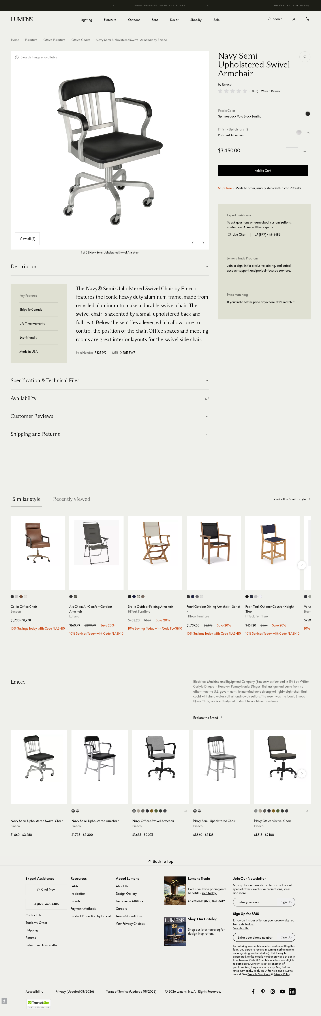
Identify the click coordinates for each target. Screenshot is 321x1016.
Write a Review (270, 91)
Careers (121, 908)
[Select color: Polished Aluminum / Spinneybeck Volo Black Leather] (77, 811)
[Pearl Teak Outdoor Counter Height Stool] (272, 543)
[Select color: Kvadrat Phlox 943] (156, 811)
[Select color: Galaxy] (305, 596)
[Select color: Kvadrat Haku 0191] (160, 811)
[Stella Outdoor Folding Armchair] (155, 543)
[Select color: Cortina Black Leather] (12, 596)
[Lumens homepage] (22, 20)
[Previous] (114, 5)
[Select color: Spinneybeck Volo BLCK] (165, 811)
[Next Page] (202, 243)
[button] (232, 91)
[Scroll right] (301, 565)
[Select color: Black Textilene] (129, 596)
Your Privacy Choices (130, 923)
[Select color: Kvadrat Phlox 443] (151, 811)
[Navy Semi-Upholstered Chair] (221, 758)
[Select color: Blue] (192, 596)
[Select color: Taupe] (75, 596)
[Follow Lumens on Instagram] (273, 991)
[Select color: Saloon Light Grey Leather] (16, 596)
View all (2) (27, 238)
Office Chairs (80, 40)
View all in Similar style (290, 499)
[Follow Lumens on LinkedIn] (292, 991)
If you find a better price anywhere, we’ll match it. (261, 302)
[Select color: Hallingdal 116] (134, 811)
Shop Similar (41, 585)
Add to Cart (263, 170)
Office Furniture (54, 40)
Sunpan (16, 611)
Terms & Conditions (129, 916)
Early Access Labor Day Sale (166, 5)
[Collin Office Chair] (38, 543)
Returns (31, 938)
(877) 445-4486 (269, 234)
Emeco (226, 84)
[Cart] (308, 19)
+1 (185, 811)
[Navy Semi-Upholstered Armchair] (99, 758)
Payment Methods (83, 908)
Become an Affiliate (129, 901)
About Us (122, 886)
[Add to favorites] (305, 57)
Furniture (31, 40)
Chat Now (48, 889)
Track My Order (36, 923)
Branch (309, 611)
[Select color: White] (201, 596)
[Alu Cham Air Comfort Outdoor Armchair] (96, 543)
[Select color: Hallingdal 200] (138, 811)
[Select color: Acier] (71, 596)
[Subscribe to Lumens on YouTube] (282, 991)
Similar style (26, 499)
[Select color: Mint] (310, 596)
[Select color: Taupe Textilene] (143, 596)
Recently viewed (71, 499)
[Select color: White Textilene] (138, 596)
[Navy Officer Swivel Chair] (282, 758)
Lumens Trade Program (291, 5)
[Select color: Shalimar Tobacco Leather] (21, 596)
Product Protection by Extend (91, 916)
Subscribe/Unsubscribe (42, 945)
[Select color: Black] (188, 596)
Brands (75, 901)
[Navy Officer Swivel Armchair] (160, 758)
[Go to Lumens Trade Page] (175, 890)
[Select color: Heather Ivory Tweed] (25, 596)
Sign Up (286, 902)
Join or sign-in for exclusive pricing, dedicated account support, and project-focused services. (259, 268)
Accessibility (34, 991)
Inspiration (78, 893)
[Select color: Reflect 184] (143, 811)
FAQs (74, 886)
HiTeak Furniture (139, 611)
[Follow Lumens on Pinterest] (263, 991)
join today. (209, 893)
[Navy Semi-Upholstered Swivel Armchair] (110, 150)
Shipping (32, 930)
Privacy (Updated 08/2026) (75, 991)
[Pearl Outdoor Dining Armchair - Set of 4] (214, 543)
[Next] (207, 5)
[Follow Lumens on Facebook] (253, 991)
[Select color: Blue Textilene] (134, 596)
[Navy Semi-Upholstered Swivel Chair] (39, 758)
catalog (214, 929)
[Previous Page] (193, 243)
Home (15, 40)
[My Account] (294, 19)
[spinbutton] (292, 151)
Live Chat (239, 234)
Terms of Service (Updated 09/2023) (131, 991)
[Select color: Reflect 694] (147, 811)
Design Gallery (126, 893)
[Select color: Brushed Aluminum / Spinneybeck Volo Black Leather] (73, 811)
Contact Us (33, 915)
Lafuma (74, 616)
